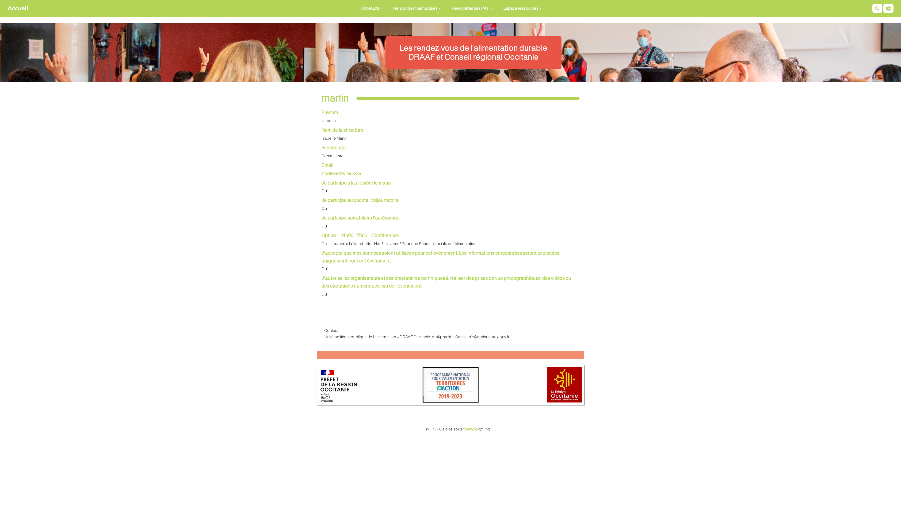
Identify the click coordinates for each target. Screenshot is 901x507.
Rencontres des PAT (470, 8)
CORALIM (370, 8)
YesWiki (470, 429)
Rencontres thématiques (415, 8)
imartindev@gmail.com (341, 173)
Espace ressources (520, 8)
